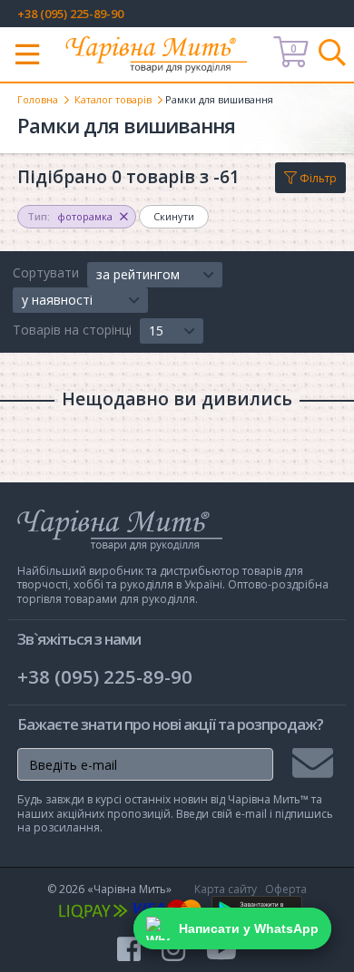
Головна (37, 99)
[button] (154, 274)
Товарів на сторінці (72, 329)
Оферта (286, 889)
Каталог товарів (113, 99)
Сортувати (46, 272)
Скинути (173, 216)
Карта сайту (225, 889)
